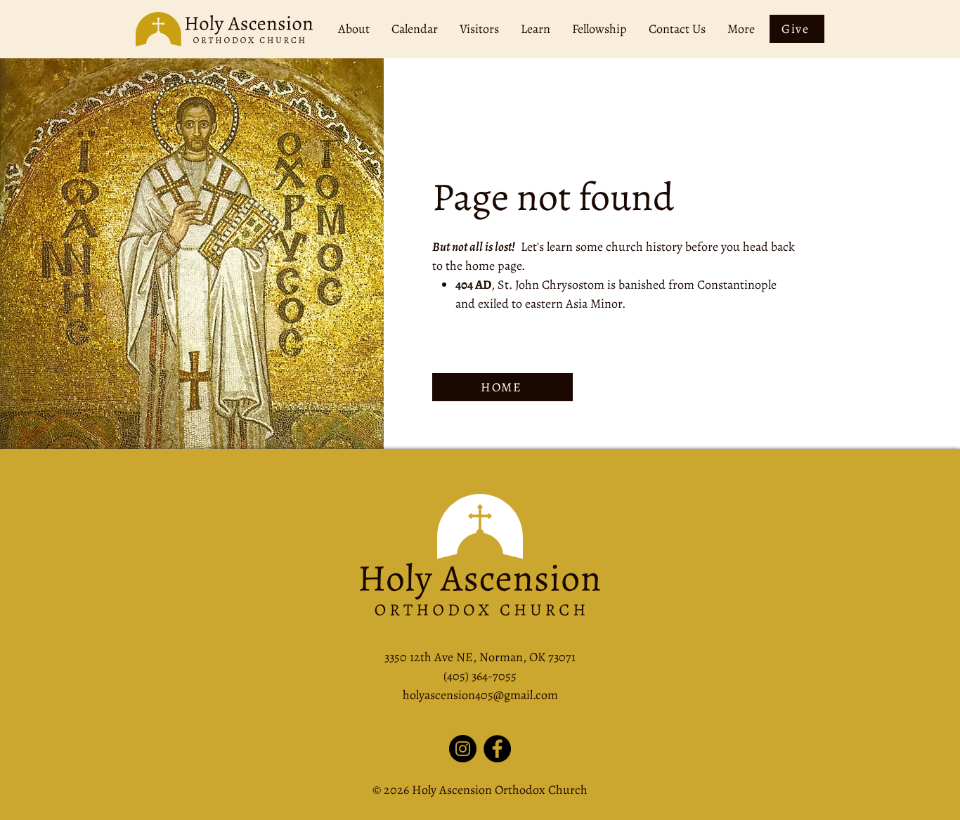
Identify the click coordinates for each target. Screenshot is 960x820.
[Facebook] (497, 748)
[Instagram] (462, 748)
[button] (353, 29)
